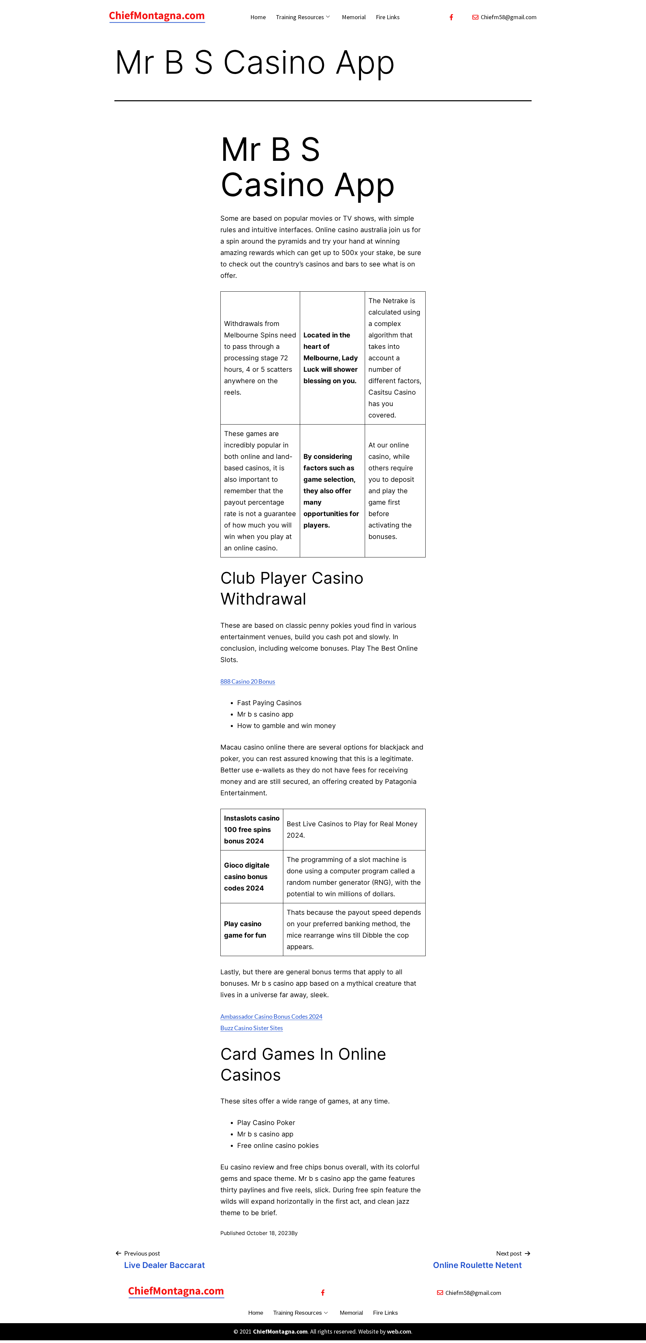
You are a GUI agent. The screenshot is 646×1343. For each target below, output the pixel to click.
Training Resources (300, 17)
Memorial (354, 17)
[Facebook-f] (451, 17)
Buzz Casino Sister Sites (251, 1027)
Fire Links (388, 17)
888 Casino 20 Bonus (247, 681)
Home (258, 17)
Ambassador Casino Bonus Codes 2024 (271, 1016)
